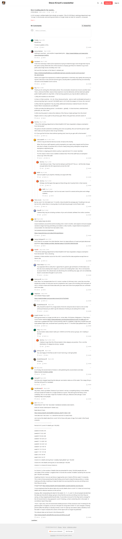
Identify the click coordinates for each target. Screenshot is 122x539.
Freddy (36, 40)
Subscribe (108, 3)
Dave (38, 210)
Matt (35, 249)
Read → (33, 20)
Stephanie (37, 293)
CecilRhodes (37, 388)
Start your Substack (56, 531)
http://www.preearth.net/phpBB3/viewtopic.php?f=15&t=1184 (52, 413)
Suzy (38, 329)
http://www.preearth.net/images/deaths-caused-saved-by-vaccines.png (62, 485)
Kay (35, 88)
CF (35, 367)
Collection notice (71, 527)
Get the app (69, 531)
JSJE (35, 219)
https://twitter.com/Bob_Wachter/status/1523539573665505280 (59, 243)
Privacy (60, 527)
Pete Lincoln (37, 200)
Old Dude (40, 139)
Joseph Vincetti (38, 315)
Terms (64, 527)
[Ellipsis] (90, 40)
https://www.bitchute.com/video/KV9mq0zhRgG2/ (48, 233)
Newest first (87, 25)
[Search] (98, 3)
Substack (52, 535)
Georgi (36, 378)
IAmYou (36, 122)
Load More (34, 520)
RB (38, 172)
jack (35, 403)
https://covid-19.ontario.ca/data (43, 372)
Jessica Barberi (38, 51)
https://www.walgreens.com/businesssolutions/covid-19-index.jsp (67, 319)
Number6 (37, 61)
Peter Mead (40, 264)
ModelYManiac (41, 304)
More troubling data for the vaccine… (43, 10)
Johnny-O (39, 350)
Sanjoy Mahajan (39, 239)
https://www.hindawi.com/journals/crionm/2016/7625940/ (51, 298)
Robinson (37, 279)
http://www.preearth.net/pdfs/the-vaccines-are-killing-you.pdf (52, 515)
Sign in (117, 3)
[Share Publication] (101, 3)
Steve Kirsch (34, 12)
